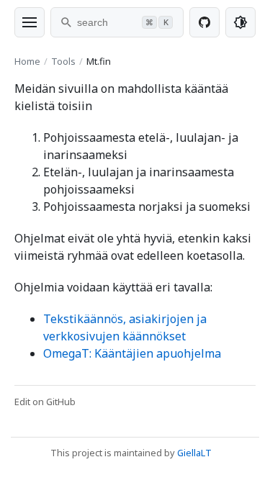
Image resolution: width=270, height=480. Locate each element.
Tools (63, 61)
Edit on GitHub (45, 401)
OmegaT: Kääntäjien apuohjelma (132, 353)
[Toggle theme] (240, 22)
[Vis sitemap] (29, 22)
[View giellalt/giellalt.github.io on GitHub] (204, 22)
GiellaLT (194, 452)
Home (27, 61)
